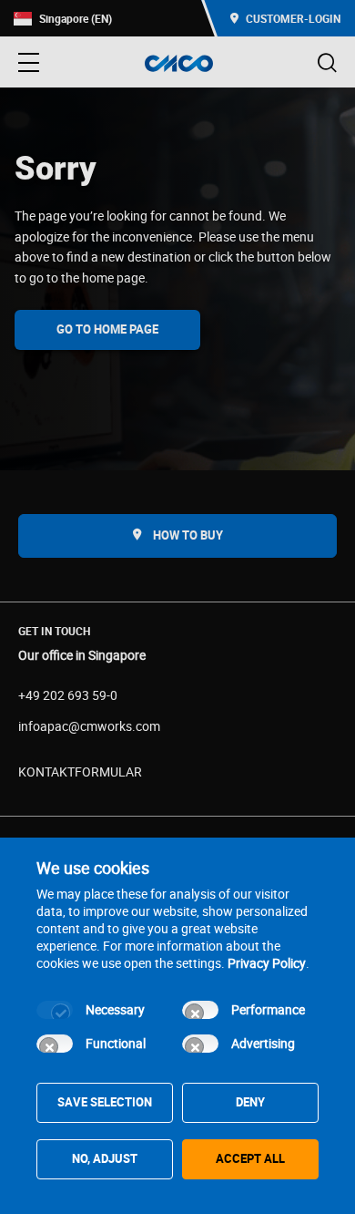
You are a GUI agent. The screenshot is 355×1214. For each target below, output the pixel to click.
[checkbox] (54, 1010)
